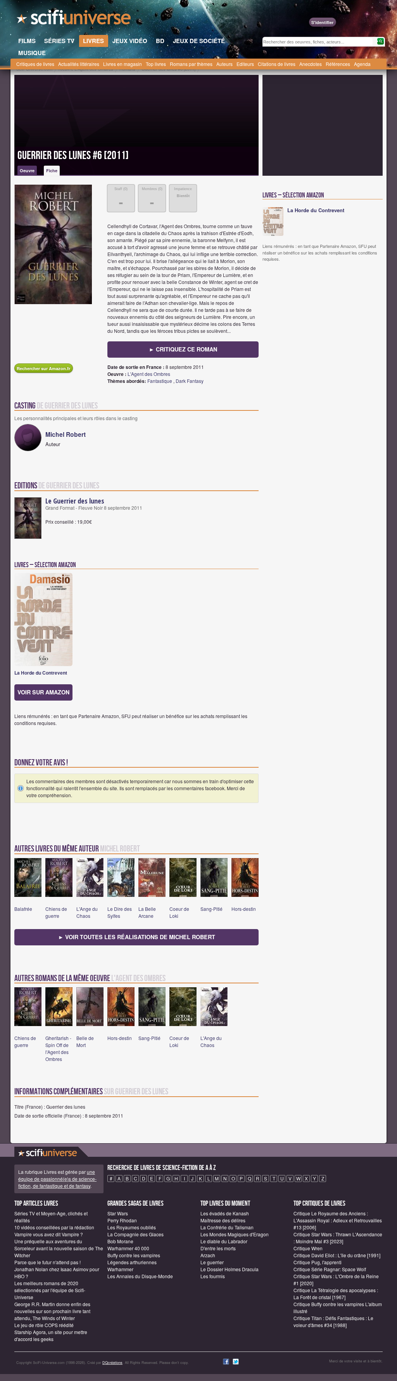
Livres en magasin (122, 64)
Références (338, 64)
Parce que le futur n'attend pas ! (47, 1262)
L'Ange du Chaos (87, 912)
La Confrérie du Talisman (227, 1227)
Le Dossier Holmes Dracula (229, 1269)
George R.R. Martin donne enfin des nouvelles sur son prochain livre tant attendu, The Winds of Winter (52, 1311)
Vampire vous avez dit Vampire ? (48, 1234)
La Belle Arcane (147, 912)
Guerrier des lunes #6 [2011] (73, 156)
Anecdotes (310, 64)
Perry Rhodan (122, 1220)
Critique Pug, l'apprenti (317, 1262)
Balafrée (23, 908)
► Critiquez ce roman (183, 349)
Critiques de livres (35, 64)
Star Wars (117, 1213)
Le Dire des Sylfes (119, 912)
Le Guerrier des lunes (74, 500)
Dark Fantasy (190, 380)
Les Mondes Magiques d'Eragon (234, 1234)
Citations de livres (276, 64)
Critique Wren (308, 1248)
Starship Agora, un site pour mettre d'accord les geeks (50, 1335)
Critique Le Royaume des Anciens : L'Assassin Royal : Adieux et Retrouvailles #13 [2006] (337, 1220)
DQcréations (112, 1362)
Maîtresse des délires (222, 1220)
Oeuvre (27, 170)
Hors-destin (243, 908)
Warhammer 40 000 (128, 1248)
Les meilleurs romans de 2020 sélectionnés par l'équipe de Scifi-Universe (49, 1290)
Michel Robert (65, 434)
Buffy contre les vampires (133, 1255)
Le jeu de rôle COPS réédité (44, 1325)
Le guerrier (212, 1262)
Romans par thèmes (191, 64)
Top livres (156, 64)
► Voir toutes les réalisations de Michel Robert (136, 937)
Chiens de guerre (56, 912)
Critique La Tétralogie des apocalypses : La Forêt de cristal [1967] (335, 1293)
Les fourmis (212, 1276)
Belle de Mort (85, 1041)
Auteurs (224, 64)
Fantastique (159, 380)
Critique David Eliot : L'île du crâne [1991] (336, 1255)
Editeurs (245, 64)
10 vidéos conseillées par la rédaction (54, 1227)
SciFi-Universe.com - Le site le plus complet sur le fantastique (74, 19)
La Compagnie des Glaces (135, 1234)
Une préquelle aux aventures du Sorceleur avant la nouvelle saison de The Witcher (58, 1248)
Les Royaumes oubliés (131, 1227)
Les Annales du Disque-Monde (140, 1276)
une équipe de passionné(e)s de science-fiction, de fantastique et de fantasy (57, 1178)
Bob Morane (120, 1241)
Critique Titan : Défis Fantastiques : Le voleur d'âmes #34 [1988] (333, 1321)
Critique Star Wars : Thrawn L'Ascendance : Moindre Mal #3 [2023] (337, 1237)
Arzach (207, 1255)
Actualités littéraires (78, 64)
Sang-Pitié (211, 908)
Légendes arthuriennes (132, 1262)
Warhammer (120, 1269)
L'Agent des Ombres (149, 373)
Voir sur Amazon (43, 692)
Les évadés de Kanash (224, 1213)
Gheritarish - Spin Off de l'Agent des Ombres (58, 1048)
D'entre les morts (218, 1248)
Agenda (362, 64)
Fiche (51, 170)
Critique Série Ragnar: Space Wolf (329, 1269)
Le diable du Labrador (223, 1241)
